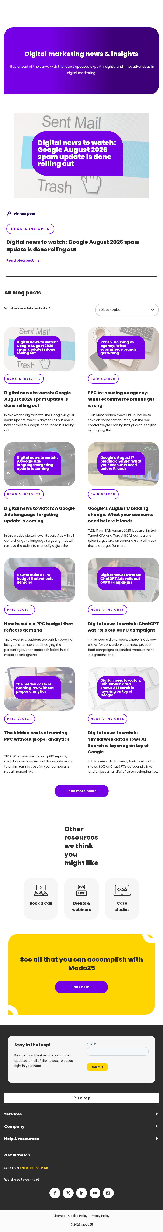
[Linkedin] (81, 1193)
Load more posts (81, 790)
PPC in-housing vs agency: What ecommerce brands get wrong (121, 399)
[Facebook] (54, 1193)
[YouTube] (95, 1193)
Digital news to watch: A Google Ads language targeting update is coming (39, 514)
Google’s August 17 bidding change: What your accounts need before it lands (121, 514)
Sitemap (59, 1216)
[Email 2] (108, 1193)
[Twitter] (68, 1193)
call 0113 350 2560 (34, 1168)
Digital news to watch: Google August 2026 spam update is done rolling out (37, 399)
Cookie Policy (77, 1216)
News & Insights (30, 229)
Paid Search (103, 378)
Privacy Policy (100, 1216)
